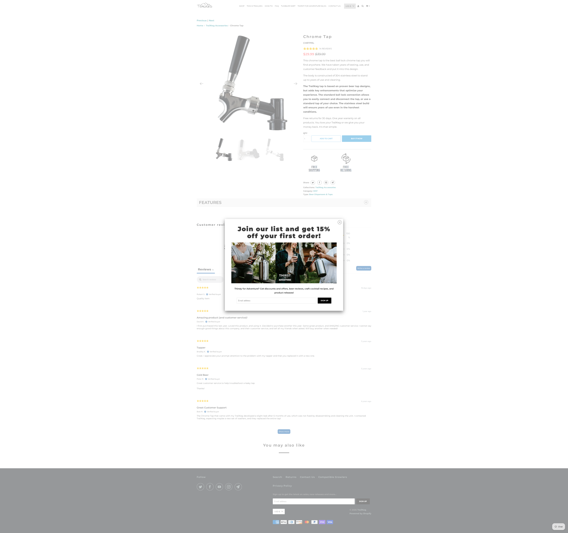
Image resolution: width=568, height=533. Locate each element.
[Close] (340, 222)
